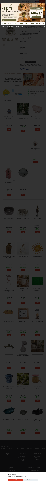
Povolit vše (15, 479)
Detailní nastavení (30, 479)
